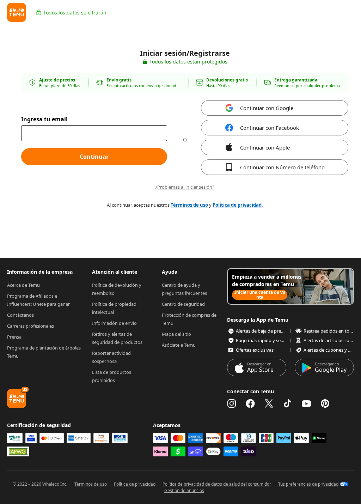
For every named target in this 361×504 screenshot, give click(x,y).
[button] (16, 12)
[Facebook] (250, 403)
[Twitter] (269, 403)
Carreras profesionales (30, 326)
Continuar (94, 156)
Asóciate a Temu (179, 345)
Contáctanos (20, 315)
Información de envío (114, 323)
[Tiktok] (287, 403)
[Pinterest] (325, 403)
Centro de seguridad (183, 304)
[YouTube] (306, 403)
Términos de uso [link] (189, 205)
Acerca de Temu (23, 285)
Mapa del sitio (176, 334)
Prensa (14, 337)
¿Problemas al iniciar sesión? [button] (184, 187)
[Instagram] (231, 403)
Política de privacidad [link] (237, 205)
